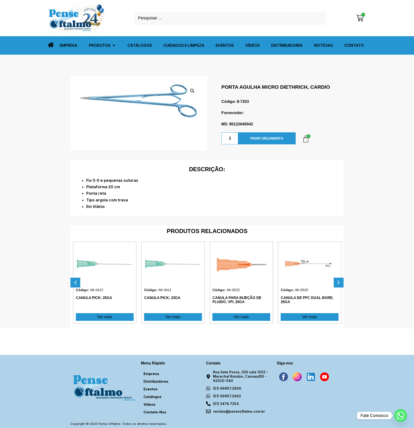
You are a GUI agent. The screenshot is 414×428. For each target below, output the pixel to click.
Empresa (151, 374)
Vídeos (149, 404)
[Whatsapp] (400, 415)
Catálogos (152, 397)
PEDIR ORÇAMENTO (266, 138)
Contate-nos (155, 412)
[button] (102, 45)
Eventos (151, 389)
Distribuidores (156, 381)
